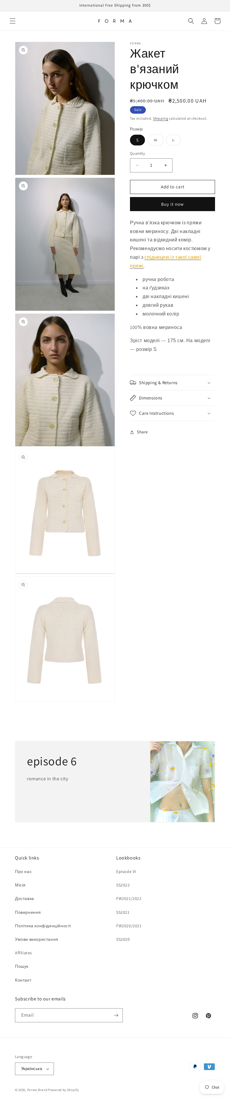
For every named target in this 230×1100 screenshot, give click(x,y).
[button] (12, 21)
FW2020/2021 (129, 925)
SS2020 (123, 939)
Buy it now (172, 204)
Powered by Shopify (63, 1090)
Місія (20, 885)
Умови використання (36, 939)
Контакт (23, 980)
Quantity (137, 153)
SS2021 (123, 912)
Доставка (24, 898)
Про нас (23, 871)
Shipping (160, 118)
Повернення (28, 912)
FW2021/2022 (129, 898)
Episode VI (126, 871)
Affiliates (23, 952)
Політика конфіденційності (43, 925)
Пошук (21, 966)
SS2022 (123, 885)
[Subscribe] (115, 1015)
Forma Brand (37, 1090)
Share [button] (142, 432)
